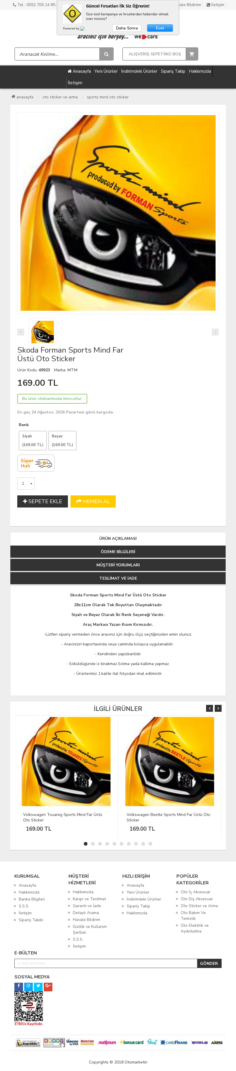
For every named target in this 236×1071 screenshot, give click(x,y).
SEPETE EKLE (44, 501)
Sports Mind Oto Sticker (108, 97)
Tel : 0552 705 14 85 (35, 5)
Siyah (32, 441)
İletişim (217, 5)
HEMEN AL (95, 501)
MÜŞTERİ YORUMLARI (118, 565)
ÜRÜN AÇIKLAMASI (118, 538)
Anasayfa (81, 71)
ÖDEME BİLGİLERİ (118, 552)
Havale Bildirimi (186, 5)
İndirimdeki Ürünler (139, 71)
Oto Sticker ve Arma (60, 97)
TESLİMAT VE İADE (118, 578)
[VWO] (86, 29)
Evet (160, 28)
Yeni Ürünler (106, 71)
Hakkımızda (200, 71)
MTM (72, 370)
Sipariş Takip (173, 71)
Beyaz (62, 441)
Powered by (71, 28)
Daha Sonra (127, 28)
